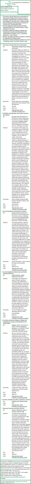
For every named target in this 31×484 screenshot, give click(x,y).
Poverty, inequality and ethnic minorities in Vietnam (16, 36)
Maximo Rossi (4, 10)
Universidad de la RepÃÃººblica (9, 11)
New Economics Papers (8, 3)
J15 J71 (14, 265)
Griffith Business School (7, 477)
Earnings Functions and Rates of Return (13, 39)
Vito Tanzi (12, 29)
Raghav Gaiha (16, 38)
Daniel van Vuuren (23, 18)
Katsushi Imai (8, 38)
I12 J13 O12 (15, 204)
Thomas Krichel (18, 481)
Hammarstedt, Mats (16, 24)
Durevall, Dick (15, 21)
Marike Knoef (13, 18)
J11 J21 (14, 106)
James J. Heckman (17, 410)
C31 (13, 452)
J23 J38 (14, 392)
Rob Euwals (6, 18)
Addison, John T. (16, 33)
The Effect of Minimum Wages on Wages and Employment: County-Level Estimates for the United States (15, 32)
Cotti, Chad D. (13, 35)
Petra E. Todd (23, 41)
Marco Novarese (13, 470)
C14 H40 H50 (15, 313)
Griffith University (19, 477)
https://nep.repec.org (6, 469)
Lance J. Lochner (14, 41)
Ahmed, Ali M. (6, 24)
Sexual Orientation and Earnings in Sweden (14, 22)
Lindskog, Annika (24, 21)
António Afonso (20, 27)
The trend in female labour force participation (15, 16)
